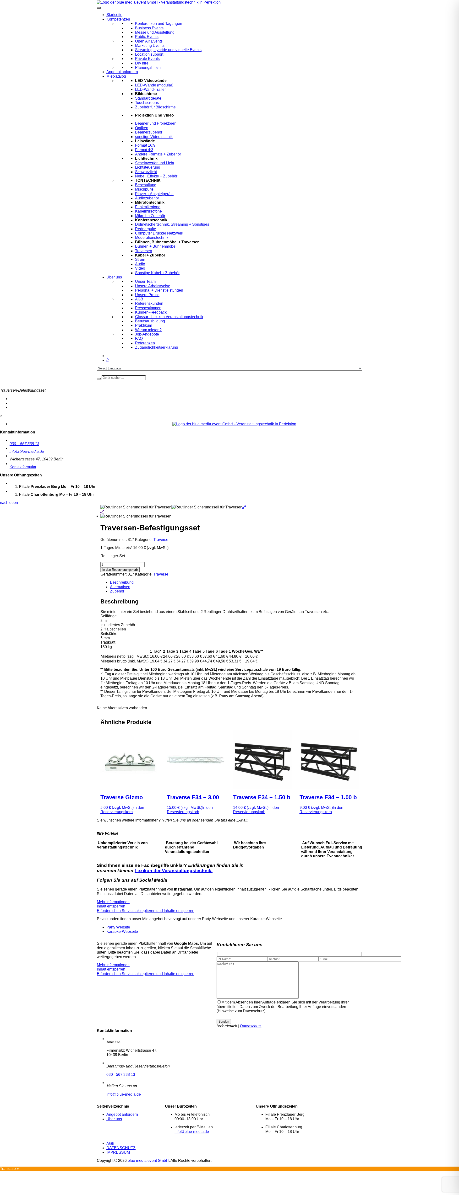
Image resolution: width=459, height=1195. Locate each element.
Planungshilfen (148, 67)
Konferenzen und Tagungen (158, 23)
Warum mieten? (148, 330)
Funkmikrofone (147, 207)
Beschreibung (122, 582)
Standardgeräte (148, 98)
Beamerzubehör (148, 132)
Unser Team (145, 281)
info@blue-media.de (27, 451)
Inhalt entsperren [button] (111, 906)
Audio (140, 264)
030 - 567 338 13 (120, 1074)
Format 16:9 (145, 145)
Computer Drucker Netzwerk (159, 233)
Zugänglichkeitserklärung (156, 347)
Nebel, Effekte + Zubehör (156, 176)
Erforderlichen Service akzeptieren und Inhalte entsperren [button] (145, 911)
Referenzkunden (149, 303)
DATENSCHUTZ (121, 1148)
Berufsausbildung (150, 321)
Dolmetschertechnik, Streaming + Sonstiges (172, 224)
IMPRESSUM (118, 1152)
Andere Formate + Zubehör (158, 154)
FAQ (139, 338)
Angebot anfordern (122, 72)
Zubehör (117, 591)
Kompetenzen (118, 19)
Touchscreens (147, 103)
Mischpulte (144, 189)
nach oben (9, 503)
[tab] (234, 582)
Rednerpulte (145, 229)
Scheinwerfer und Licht (154, 163)
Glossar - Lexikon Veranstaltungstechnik (169, 317)
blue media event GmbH (148, 1160)
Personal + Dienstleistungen (159, 290)
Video (140, 268)
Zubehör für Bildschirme (155, 107)
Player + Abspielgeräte (154, 194)
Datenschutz (250, 1026)
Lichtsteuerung (147, 167)
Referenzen (145, 343)
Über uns (114, 277)
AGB (139, 299)
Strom (140, 259)
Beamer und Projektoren (155, 123)
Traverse (160, 540)
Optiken (141, 128)
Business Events (149, 28)
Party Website (118, 927)
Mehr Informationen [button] (113, 902)
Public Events (146, 37)
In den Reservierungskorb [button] (122, 810)
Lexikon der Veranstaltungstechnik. (174, 870)
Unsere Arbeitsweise (152, 286)
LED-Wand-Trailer (150, 89)
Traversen (143, 251)
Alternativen (120, 587)
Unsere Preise (147, 295)
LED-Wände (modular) (154, 85)
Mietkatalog (116, 76)
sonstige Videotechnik (154, 137)
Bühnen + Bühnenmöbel (155, 246)
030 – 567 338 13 (24, 444)
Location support (149, 54)
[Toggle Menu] (99, 8)
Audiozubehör (147, 198)
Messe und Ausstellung (155, 32)
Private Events (147, 59)
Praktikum (143, 325)
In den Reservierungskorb (120, 569)
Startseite (114, 15)
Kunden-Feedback (151, 312)
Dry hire (141, 63)
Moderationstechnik (151, 237)
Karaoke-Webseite (122, 931)
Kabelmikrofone (148, 211)
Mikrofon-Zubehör (150, 216)
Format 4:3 (144, 150)
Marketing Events (149, 45)
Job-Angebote (147, 334)
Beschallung (145, 185)
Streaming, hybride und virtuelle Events (168, 50)
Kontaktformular (23, 467)
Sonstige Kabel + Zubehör (157, 273)
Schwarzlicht (146, 172)
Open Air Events (149, 41)
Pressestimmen (148, 308)
